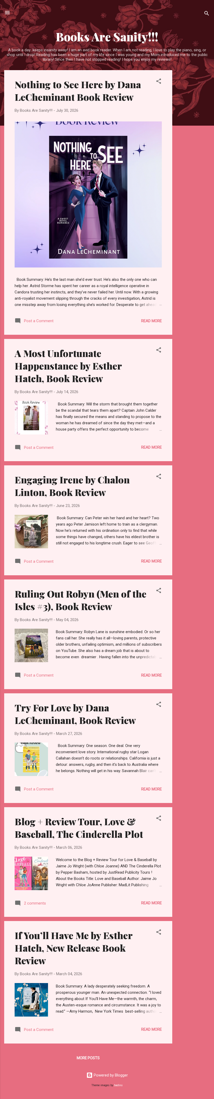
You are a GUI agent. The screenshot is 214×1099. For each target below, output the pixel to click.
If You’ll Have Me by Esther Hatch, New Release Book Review (73, 948)
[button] (159, 82)
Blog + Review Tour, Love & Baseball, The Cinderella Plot (79, 827)
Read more (151, 321)
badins (118, 1085)
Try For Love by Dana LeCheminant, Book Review (75, 713)
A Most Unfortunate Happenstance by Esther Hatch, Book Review (68, 365)
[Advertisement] (193, 148)
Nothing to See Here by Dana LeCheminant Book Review (78, 90)
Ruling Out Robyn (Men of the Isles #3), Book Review (80, 599)
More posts (88, 1058)
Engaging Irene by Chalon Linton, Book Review (72, 485)
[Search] (207, 14)
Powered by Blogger (110, 1075)
